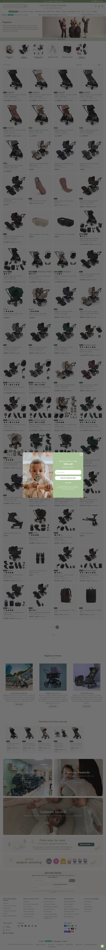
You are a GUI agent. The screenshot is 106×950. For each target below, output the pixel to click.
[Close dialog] (81, 454)
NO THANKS (68, 482)
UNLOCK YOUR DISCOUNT (68, 478)
